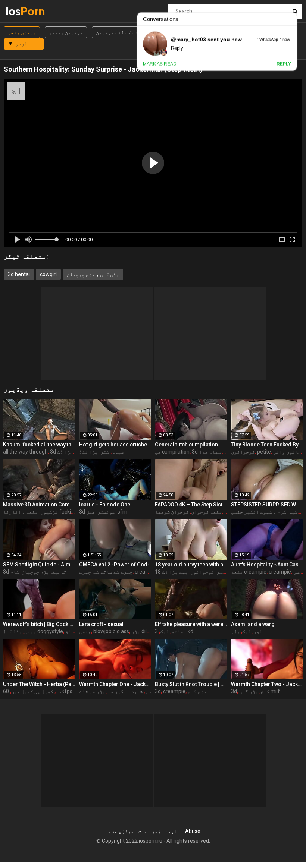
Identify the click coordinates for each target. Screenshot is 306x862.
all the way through (25, 452)
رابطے (172, 831)
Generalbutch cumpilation (186, 445)
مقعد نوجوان (206, 512)
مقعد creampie (248, 572)
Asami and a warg (253, 624)
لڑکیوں (49, 512)
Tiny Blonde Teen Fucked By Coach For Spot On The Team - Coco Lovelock (267, 445)
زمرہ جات (149, 831)
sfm (122, 512)
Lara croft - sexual (101, 624)
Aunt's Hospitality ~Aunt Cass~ (267, 565)
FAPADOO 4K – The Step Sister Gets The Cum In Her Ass (191, 505)
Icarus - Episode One (104, 505)
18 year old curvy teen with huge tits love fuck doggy (191, 565)
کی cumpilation (172, 452)
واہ (235, 631)
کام (14, 572)
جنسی (85, 631)
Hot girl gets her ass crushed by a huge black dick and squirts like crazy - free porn (115, 445)
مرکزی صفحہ (22, 32)
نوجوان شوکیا (172, 512)
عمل (90, 512)
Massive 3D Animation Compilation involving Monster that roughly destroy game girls (39, 505)
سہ (148, 691)
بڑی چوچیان (35, 572)
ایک (164, 631)
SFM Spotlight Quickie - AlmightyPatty (39, 565)
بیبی (30, 631)
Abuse (192, 831)
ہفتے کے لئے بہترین (120, 32)
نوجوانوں (243, 452)
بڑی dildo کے (145, 631)
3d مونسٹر (97, 512)
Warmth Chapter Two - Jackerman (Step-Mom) (267, 684)
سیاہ (118, 452)
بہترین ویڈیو (66, 32)
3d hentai (19, 274)
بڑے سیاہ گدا (215, 452)
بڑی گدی (197, 691)
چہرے (85, 572)
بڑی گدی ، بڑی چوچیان (93, 274)
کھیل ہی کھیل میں (32, 691)
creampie (146, 572)
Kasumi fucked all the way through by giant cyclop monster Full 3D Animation (39, 445)
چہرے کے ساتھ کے (112, 572)
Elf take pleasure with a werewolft (191, 624)
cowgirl (48, 274)
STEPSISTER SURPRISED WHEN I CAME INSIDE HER (267, 505)
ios (25, 11)
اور (257, 631)
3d (158, 691)
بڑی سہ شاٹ (92, 691)
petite (264, 452)
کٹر (104, 452)
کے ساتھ (180, 631)
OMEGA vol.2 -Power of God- (114, 565)
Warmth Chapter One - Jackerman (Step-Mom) (115, 684)
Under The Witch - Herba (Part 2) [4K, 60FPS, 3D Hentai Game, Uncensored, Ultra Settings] (39, 684)
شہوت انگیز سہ (125, 691)
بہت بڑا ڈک (70, 452)
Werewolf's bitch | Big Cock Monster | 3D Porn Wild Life (39, 624)
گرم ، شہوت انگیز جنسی (258, 512)
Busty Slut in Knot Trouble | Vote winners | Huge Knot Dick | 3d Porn (191, 684)
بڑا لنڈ (88, 452)
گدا (60, 691)
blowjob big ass (111, 631)
